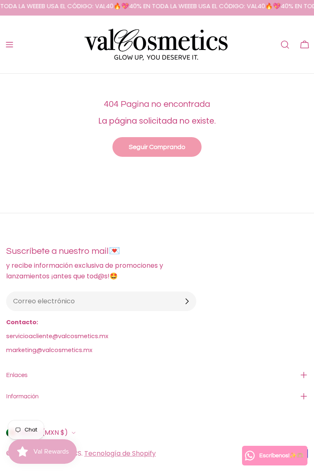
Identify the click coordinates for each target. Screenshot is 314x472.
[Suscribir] (186, 301)
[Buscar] (285, 44)
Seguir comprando (157, 147)
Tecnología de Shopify (120, 453)
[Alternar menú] (9, 44)
